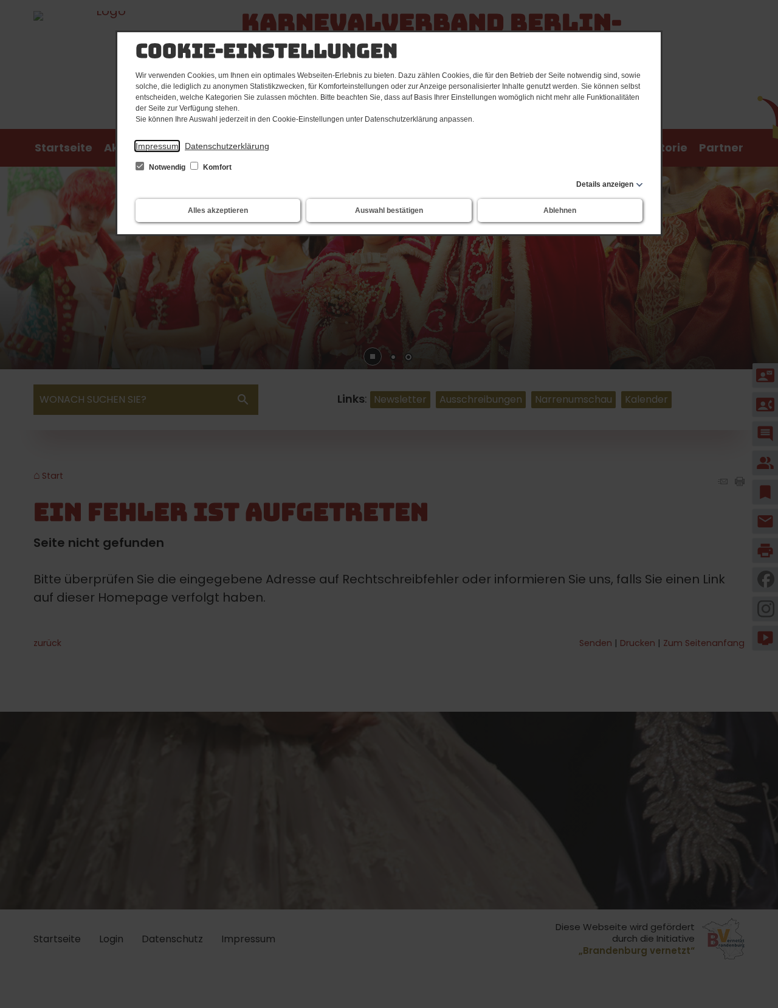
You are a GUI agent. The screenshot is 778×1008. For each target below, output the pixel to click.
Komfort (216, 167)
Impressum (157, 146)
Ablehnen (559, 210)
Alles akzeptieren (218, 210)
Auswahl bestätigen (389, 210)
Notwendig (167, 167)
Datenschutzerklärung (227, 146)
